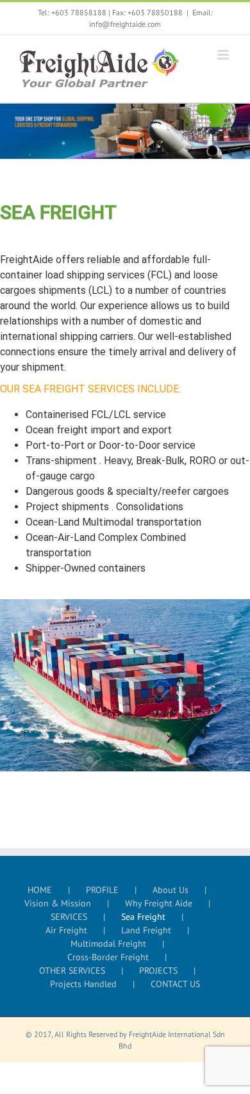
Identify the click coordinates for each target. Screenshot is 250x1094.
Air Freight (66, 930)
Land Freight (146, 930)
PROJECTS (158, 970)
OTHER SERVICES (72, 970)
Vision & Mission (57, 903)
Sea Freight (143, 916)
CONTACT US (175, 984)
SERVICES (69, 916)
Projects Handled (83, 984)
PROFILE (102, 890)
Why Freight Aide (158, 903)
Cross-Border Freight (108, 957)
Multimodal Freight (108, 943)
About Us (170, 890)
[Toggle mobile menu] (224, 54)
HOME (40, 890)
